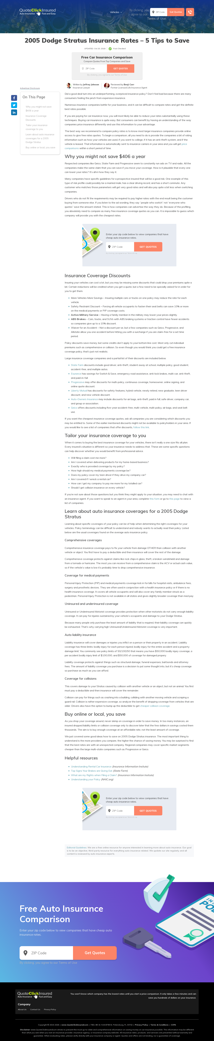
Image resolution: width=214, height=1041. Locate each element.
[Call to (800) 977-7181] (190, 12)
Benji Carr (129, 84)
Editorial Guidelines (76, 847)
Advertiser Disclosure (30, 88)
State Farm (77, 365)
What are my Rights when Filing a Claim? (94, 775)
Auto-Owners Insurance (84, 399)
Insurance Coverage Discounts (36, 118)
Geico (74, 407)
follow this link (141, 427)
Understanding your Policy (85, 779)
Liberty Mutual (79, 390)
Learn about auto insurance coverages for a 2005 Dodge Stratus (40, 138)
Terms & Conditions (159, 1025)
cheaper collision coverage (155, 705)
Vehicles (114, 12)
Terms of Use (156, 18)
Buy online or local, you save (40, 147)
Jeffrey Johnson (91, 84)
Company (24, 1004)
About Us (22, 1009)
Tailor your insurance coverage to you (36, 127)
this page (174, 498)
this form (154, 498)
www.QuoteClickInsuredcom (74, 1025)
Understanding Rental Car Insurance (91, 766)
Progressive (77, 382)
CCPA (173, 1025)
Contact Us (35, 1009)
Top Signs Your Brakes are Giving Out (91, 770)
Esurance (76, 373)
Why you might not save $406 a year (39, 108)
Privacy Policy (50, 1009)
